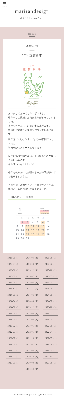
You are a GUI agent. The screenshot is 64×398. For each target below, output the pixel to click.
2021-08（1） (14, 344)
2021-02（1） (14, 357)
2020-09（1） (14, 363)
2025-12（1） (32, 270)
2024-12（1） (14, 289)
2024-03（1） (32, 301)
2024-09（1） (51, 289)
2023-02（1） (14, 326)
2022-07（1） (14, 332)
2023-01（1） (32, 326)
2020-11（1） (51, 357)
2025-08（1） (14, 276)
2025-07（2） (32, 276)
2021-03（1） (51, 350)
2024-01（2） (14, 307)
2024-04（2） (14, 301)
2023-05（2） (14, 319)
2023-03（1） (51, 319)
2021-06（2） (51, 344)
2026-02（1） (51, 264)
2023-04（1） (32, 319)
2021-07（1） (32, 344)
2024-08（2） (14, 295)
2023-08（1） (32, 313)
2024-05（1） (51, 295)
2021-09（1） (51, 338)
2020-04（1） (32, 369)
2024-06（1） (32, 295)
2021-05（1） (14, 350)
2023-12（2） (32, 307)
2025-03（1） (32, 282)
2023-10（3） (51, 307)
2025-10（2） (51, 270)
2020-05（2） (51, 363)
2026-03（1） (32, 264)
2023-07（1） (51, 313)
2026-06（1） (32, 258)
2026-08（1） (14, 258)
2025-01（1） (51, 282)
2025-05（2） (51, 276)
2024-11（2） (32, 289)
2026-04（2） (14, 264)
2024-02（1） (51, 301)
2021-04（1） (32, 350)
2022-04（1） (51, 332)
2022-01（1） (14, 338)
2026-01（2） (14, 270)
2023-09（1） (14, 313)
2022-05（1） (32, 332)
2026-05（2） (51, 258)
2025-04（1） (14, 282)
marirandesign (32, 11)
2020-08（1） (32, 363)
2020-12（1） (32, 357)
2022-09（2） (51, 326)
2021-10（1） (32, 338)
